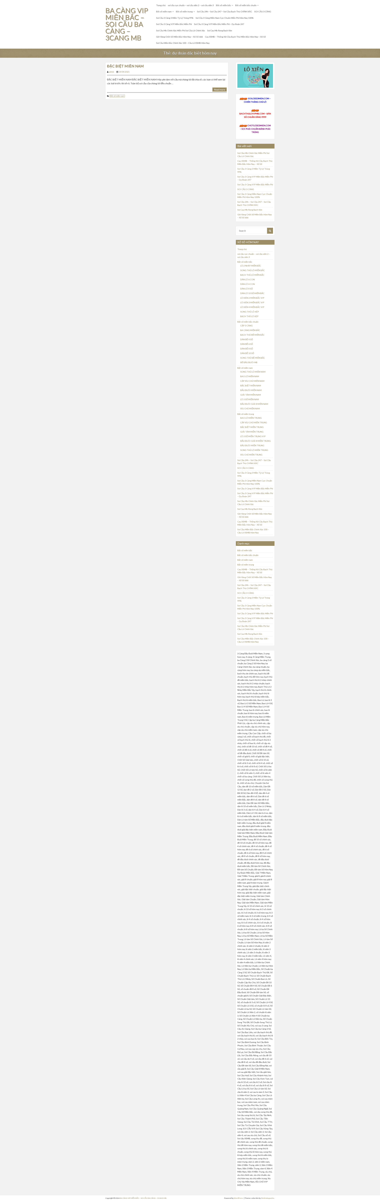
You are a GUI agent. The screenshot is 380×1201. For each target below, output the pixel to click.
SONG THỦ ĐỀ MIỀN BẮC (252, 358)
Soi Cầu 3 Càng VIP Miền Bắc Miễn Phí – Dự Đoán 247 (219, 24)
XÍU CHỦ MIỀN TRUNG (251, 454)
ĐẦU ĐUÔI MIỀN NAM (251, 390)
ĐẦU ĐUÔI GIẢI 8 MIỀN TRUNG (255, 441)
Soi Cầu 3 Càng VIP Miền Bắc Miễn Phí (174, 24)
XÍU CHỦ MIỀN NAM (250, 408)
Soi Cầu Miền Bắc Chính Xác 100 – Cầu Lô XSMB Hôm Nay (183, 43)
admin (111, 72)
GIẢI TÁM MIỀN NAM (250, 394)
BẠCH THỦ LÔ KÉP (249, 316)
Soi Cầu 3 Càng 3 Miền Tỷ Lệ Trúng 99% (174, 18)
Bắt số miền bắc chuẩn (245, 5)
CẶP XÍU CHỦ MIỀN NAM (252, 381)
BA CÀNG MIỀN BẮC (250, 330)
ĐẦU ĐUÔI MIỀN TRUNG (252, 445)
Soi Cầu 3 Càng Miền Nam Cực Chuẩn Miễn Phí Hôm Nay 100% (225, 18)
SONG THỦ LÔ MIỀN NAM (252, 371)
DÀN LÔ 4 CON (247, 284)
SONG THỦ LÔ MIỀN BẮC (252, 270)
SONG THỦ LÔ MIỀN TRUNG (254, 450)
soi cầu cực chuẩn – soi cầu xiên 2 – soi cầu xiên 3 (191, 5)
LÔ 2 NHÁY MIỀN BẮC (250, 265)
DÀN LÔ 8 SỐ (246, 288)
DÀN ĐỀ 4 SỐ (246, 339)
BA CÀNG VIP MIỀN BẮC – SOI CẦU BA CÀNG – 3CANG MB (126, 24)
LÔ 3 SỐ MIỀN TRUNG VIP (253, 436)
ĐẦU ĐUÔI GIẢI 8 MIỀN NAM (254, 404)
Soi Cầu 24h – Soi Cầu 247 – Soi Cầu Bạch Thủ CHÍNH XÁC (224, 11)
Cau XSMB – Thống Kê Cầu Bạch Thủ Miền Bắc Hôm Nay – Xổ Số (235, 36)
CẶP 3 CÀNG (246, 325)
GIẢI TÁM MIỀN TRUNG (251, 431)
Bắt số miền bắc (223, 5)
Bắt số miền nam (164, 11)
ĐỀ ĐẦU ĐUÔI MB (248, 362)
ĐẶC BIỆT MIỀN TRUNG (252, 427)
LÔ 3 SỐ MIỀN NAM (249, 399)
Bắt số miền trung (184, 11)
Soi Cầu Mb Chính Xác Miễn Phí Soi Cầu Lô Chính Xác (180, 30)
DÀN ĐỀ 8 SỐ (246, 348)
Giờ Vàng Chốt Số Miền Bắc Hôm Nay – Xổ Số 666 (179, 36)
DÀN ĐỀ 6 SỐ (246, 344)
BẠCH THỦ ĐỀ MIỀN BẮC (252, 335)
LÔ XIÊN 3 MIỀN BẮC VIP (252, 302)
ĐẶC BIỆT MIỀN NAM (125, 66)
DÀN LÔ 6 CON (247, 279)
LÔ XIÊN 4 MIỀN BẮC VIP (252, 307)
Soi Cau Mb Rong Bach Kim (219, 30)
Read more (219, 89)
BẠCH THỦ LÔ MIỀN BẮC (252, 275)
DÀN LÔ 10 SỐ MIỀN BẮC (252, 293)
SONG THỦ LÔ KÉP (249, 311)
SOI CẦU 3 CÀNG (262, 11)
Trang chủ (161, 5)
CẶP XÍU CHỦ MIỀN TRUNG (253, 422)
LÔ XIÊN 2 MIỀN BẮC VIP (252, 298)
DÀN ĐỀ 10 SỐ (247, 353)
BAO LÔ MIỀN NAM (249, 376)
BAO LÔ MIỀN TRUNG (251, 418)
